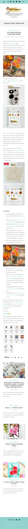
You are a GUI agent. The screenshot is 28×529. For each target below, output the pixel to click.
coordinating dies (14, 80)
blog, (14, 304)
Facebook (5, 306)
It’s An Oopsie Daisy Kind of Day (14, 483)
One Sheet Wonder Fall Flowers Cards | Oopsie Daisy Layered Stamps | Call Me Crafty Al (14, 385)
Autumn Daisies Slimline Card (14, 33)
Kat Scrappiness (11, 43)
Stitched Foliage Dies (19, 268)
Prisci (4, 314)
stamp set (7, 133)
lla (7, 314)
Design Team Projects (14, 30)
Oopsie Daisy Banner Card (14, 445)
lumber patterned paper (12, 288)
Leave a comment (19, 36)
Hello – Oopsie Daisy (14, 407)
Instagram (17, 304)
